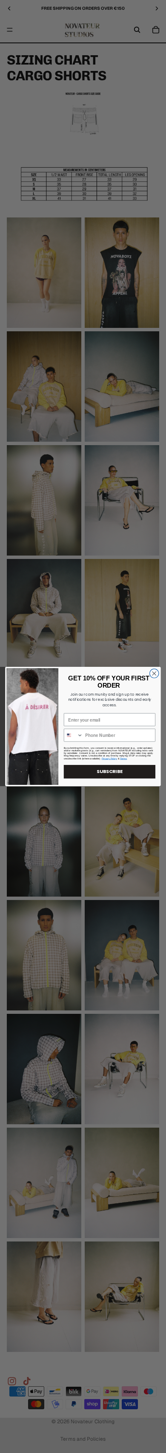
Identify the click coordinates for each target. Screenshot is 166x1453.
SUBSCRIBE (110, 771)
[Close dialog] (154, 673)
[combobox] (73, 735)
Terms (123, 758)
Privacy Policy (109, 758)
